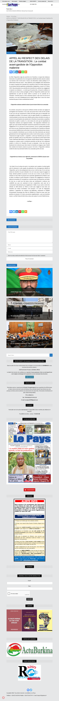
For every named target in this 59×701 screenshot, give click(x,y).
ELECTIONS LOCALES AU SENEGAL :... (26, 343)
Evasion (11, 4)
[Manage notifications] (3, 697)
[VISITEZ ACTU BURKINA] (29, 650)
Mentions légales (22, 1)
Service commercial (42, 1)
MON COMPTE (33, 1)
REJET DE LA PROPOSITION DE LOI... (25, 316)
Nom (29, 586)
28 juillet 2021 (12, 52)
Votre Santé (17, 4)
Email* (29, 580)
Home (8, 16)
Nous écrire (50, 1)
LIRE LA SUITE (29, 377)
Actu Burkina (5, 4)
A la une (13, 16)
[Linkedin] (16, 72)
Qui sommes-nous (6, 1)
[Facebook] (10, 72)
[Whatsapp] (22, 72)
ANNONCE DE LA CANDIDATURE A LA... (26, 292)
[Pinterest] (19, 72)
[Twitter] (13, 72)
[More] (25, 72)
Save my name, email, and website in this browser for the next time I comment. (26, 255)
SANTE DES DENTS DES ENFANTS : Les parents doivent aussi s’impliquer (21, 10)
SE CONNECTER (33, 4)
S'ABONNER (30, 490)
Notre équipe (14, 1)
